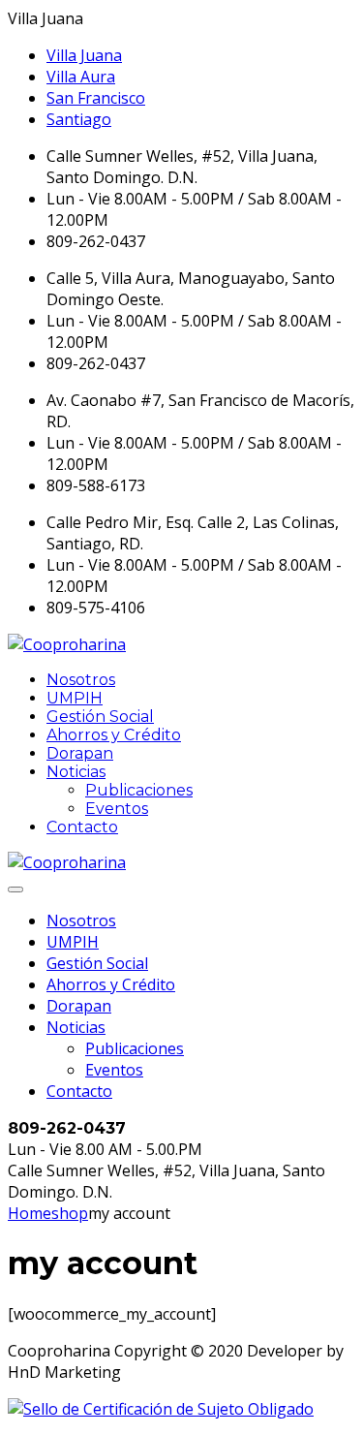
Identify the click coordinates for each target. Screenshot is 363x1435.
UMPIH (74, 698)
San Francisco (95, 98)
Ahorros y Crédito (113, 735)
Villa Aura (80, 76)
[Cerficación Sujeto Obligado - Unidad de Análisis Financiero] (161, 1408)
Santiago (78, 119)
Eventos (116, 808)
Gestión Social (100, 716)
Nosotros (80, 680)
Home (29, 1213)
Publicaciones (139, 790)
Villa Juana (84, 55)
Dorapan (79, 753)
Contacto (82, 827)
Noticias (76, 772)
